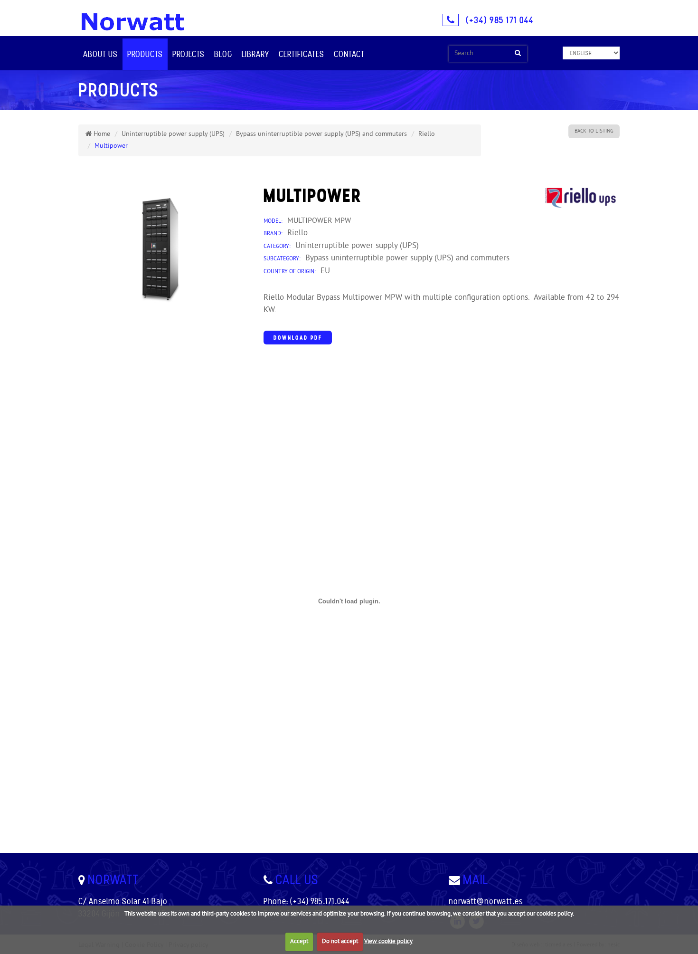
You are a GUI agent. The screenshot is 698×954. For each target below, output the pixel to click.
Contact (349, 54)
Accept (299, 941)
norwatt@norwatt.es (486, 901)
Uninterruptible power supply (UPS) (173, 134)
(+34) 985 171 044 (499, 20)
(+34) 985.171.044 (319, 901)
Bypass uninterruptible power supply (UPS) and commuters (321, 134)
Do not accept (340, 941)
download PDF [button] (298, 337)
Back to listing (594, 131)
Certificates (301, 54)
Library (255, 54)
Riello (426, 134)
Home (101, 134)
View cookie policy (388, 941)
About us (100, 54)
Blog (223, 54)
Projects (188, 54)
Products (145, 54)
